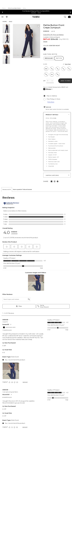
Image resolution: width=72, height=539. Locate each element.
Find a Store (50, 102)
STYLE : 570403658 (51, 118)
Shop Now (33, 12)
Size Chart (68, 64)
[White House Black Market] (35, 17)
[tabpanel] (36, 312)
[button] (69, 16)
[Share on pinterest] (57, 181)
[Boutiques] (7, 17)
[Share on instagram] (54, 181)
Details (45, 41)
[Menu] (2, 16)
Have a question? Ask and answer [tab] (22, 189)
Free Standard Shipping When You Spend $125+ (36, 11)
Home (5, 21)
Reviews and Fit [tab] (7, 189)
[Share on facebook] (51, 181)
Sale (10, 21)
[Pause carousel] (70, 12)
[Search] (65, 17)
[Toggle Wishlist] (38, 26)
